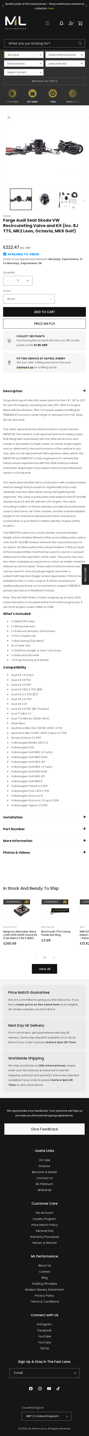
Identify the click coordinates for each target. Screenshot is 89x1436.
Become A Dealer (44, 1172)
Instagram (44, 1324)
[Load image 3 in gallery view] (68, 199)
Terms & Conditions (44, 1301)
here (51, 8)
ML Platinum (44, 1184)
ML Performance (37, 1428)
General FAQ (45, 1231)
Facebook (44, 1330)
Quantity (9, 272)
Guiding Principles (44, 1284)
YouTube (44, 1336)
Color (7, 291)
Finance (44, 1166)
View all (44, 969)
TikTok (44, 1348)
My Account (44, 1213)
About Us (44, 1265)
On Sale (44, 1160)
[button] (47, 23)
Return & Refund (45, 1243)
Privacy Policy (44, 1296)
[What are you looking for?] (80, 43)
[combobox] (44, 43)
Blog (45, 1278)
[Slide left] (4, 200)
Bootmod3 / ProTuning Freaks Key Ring (55, 933)
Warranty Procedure (44, 1237)
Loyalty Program (44, 1219)
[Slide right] (84, 200)
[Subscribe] (74, 1373)
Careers (44, 1272)
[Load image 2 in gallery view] (44, 199)
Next (85, 96)
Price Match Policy (44, 1225)
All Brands (44, 1190)
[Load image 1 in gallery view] (21, 199)
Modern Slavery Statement (44, 1290)
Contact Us (44, 1178)
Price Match (44, 323)
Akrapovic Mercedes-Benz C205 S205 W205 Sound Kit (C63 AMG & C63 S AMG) (20, 935)
